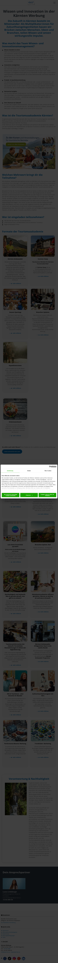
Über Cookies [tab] (48, 470)
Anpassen (28, 495)
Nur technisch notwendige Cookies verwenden (10, 495)
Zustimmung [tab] (10, 470)
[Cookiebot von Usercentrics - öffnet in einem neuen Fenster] (50, 467)
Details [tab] (29, 470)
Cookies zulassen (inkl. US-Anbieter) (47, 495)
